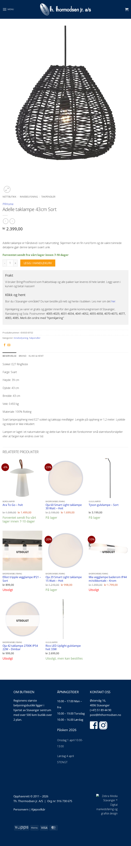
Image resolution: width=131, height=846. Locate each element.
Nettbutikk (9, 196)
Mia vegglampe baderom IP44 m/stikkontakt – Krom (108, 578)
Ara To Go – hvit (13, 505)
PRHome (8, 204)
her (113, 301)
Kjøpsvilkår (38, 809)
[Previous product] (12, 221)
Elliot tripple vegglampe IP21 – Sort (22, 578)
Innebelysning (29, 196)
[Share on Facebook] (4, 345)
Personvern (20, 809)
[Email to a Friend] (9, 345)
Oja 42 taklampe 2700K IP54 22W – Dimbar (20, 647)
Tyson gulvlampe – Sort (104, 505)
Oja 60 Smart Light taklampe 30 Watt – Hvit (64, 506)
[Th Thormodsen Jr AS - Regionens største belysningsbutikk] (65, 9)
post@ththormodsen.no (105, 715)
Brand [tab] (22, 355)
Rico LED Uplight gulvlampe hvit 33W (63, 647)
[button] (8, 9)
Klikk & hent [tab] (36, 355)
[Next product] (5, 221)
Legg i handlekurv (38, 263)
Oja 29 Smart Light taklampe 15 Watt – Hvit (64, 578)
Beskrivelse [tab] (9, 355)
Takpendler (48, 196)
